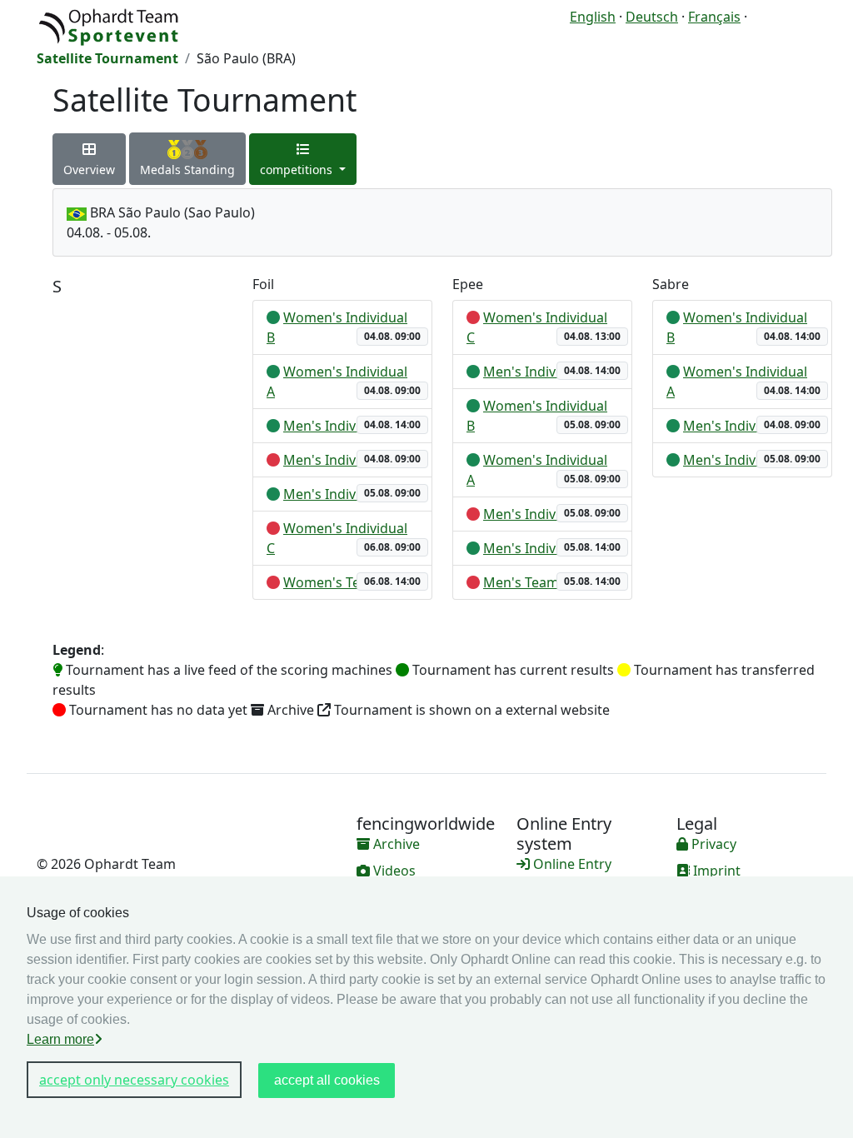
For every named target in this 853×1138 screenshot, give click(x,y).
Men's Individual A (340, 426)
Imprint (715, 870)
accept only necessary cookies (134, 1080)
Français (714, 16)
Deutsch (652, 16)
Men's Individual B (340, 494)
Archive (395, 844)
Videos (393, 870)
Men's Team (521, 582)
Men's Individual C (340, 460)
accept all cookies (327, 1080)
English (593, 16)
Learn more (60, 1039)
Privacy (712, 844)
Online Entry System (563, 874)
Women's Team (331, 582)
